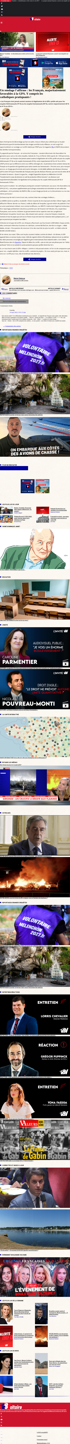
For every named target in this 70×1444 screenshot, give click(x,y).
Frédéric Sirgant (18, 513)
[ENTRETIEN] (28, 1035)
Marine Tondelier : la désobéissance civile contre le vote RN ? (24, 1)
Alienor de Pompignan (54, 1366)
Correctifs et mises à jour (13, 1165)
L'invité (5, 625)
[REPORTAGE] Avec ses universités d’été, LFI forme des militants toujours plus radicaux (26, 373)
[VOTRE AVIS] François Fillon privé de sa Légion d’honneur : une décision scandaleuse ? (26, 856)
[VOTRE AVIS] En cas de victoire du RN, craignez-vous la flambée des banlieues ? (24, 898)
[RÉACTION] (26, 1077)
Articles (5, 119)
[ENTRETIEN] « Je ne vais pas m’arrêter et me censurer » (17, 1119)
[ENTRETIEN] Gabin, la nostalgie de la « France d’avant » (16, 1160)
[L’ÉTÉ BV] (19, 710)
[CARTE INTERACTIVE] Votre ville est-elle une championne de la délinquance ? (23, 757)
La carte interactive (10, 714)
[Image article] (17, 42)
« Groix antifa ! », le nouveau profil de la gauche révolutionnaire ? (19, 1250)
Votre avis (6, 813)
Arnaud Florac (17, 521)
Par (4, 57)
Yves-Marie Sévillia (18, 1317)
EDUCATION (6, 577)
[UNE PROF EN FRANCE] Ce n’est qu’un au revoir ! (14, 620)
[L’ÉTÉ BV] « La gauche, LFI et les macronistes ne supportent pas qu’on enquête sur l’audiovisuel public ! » (31, 668)
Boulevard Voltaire (55, 512)
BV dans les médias (9, 762)
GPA (4, 120)
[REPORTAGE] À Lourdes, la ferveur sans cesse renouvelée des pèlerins (21, 415)
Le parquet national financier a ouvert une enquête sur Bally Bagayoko (52, 54)
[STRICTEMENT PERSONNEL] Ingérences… (12, 569)
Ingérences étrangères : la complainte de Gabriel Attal (16, 1208)
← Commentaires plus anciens (12, 326)
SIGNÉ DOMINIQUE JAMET (11, 526)
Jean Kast (52, 521)
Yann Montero (52, 1316)
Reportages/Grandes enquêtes (14, 330)
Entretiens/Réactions (11, 992)
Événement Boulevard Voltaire (14, 1255)
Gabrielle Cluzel (18, 1367)
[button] (35, 27)
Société (9, 119)
